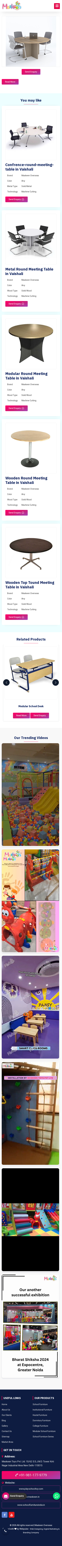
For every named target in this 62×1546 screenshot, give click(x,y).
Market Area (7, 1442)
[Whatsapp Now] (56, 1496)
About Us (6, 1410)
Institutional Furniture (42, 1410)
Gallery (5, 1426)
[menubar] (57, 6)
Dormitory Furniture (41, 1420)
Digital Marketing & (52, 1529)
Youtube (11, 1515)
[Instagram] (30, 795)
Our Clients (7, 1415)
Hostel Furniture (40, 1415)
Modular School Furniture (44, 1431)
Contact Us (7, 1431)
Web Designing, (36, 1529)
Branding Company (31, 1532)
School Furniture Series (43, 1436)
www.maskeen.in (31, 1497)
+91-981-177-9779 (32, 1475)
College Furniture (40, 1426)
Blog (4, 1420)
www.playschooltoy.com (31, 1488)
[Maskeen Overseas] (12, 6)
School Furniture (40, 1404)
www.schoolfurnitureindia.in (31, 1505)
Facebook (4, 1515)
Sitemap (6, 1436)
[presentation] (6, 682)
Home (4, 1404)
